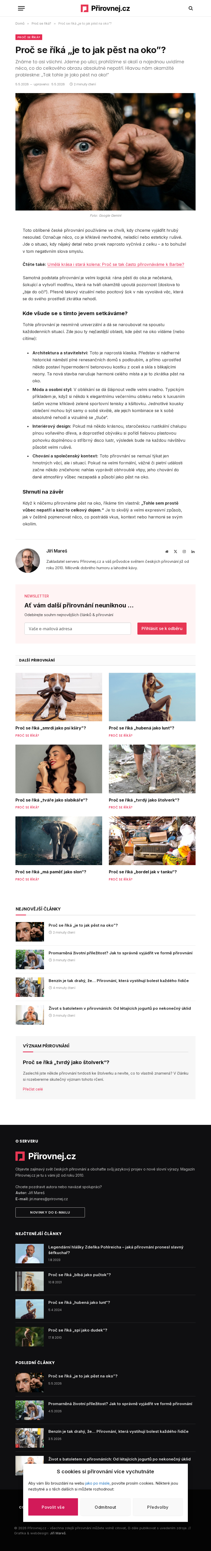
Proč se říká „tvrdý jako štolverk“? (144, 800)
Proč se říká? (28, 37)
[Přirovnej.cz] (105, 8)
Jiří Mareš (56, 551)
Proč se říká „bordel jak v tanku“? (143, 871)
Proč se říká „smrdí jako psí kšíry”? (50, 728)
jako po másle (97, 1483)
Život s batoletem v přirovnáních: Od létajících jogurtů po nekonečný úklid (120, 1008)
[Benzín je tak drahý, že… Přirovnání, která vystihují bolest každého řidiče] (30, 987)
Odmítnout (105, 1506)
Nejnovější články (38, 909)
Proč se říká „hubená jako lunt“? (141, 728)
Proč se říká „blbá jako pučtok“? (79, 1274)
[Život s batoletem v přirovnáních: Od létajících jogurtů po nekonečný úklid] (30, 1015)
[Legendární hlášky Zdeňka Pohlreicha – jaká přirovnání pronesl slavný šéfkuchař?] (29, 1253)
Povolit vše (53, 1506)
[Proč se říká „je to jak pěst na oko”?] (30, 932)
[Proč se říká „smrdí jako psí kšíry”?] (58, 697)
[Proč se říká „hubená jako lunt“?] (152, 697)
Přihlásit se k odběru (162, 628)
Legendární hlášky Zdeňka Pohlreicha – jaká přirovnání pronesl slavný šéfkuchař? (115, 1250)
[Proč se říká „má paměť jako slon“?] (58, 840)
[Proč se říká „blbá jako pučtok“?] (29, 1281)
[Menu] (21, 8)
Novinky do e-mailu (50, 1212)
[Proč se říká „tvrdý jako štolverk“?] (152, 769)
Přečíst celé (33, 1089)
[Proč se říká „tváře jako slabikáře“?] (58, 769)
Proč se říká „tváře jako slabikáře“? (51, 800)
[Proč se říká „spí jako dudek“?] (29, 1336)
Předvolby (157, 1506)
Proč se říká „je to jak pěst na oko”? (83, 925)
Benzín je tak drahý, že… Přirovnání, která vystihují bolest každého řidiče (119, 980)
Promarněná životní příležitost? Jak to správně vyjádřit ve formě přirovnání (120, 952)
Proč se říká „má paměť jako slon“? (50, 871)
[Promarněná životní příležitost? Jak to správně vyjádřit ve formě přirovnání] (30, 959)
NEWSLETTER (36, 596)
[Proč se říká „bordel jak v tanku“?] (152, 840)
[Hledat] (190, 8)
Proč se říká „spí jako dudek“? (77, 1330)
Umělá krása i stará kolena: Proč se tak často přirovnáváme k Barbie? (115, 264)
